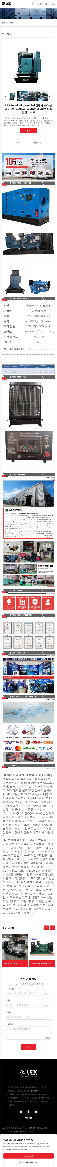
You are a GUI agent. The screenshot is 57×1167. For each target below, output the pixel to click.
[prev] (5, 96)
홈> (3, 22)
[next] (50, 96)
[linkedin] (35, 1111)
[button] (46, 927)
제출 (28, 1046)
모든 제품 (6, 34)
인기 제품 (9, 22)
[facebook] (28, 1111)
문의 (28, 130)
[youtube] (21, 1111)
